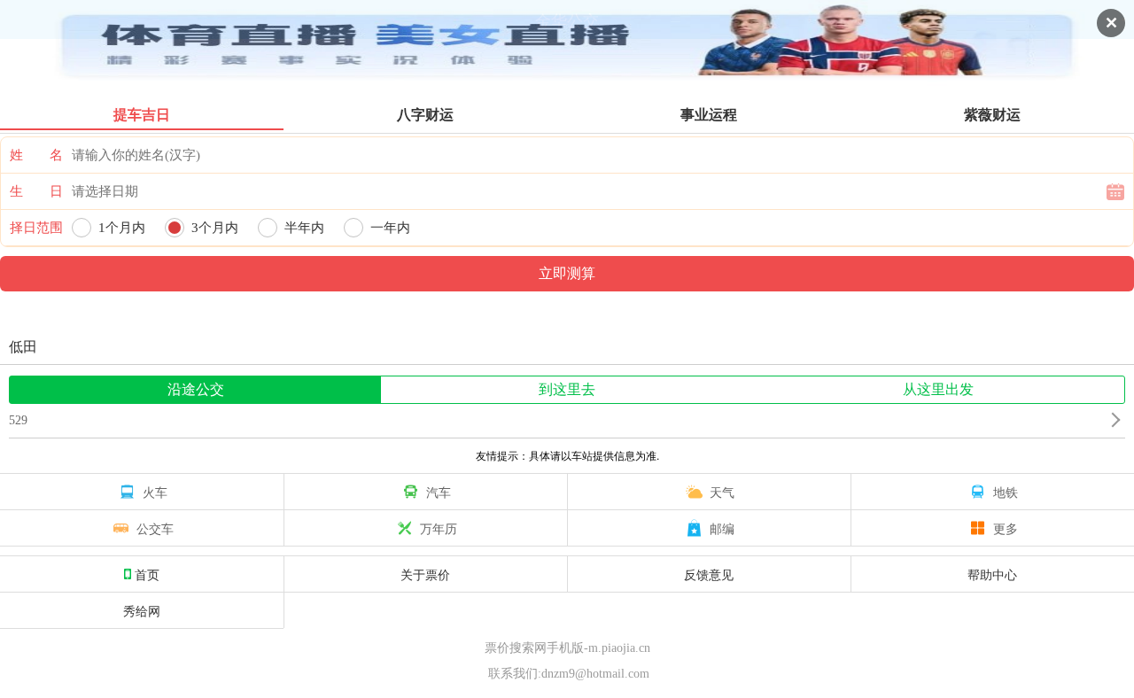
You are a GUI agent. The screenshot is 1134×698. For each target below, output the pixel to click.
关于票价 (425, 574)
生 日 (36, 191)
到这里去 (567, 389)
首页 (147, 574)
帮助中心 (992, 574)
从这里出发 (938, 389)
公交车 (155, 528)
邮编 (722, 528)
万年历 (438, 528)
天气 (722, 491)
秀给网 (141, 610)
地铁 (1005, 491)
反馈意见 (709, 574)
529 (18, 420)
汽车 (438, 491)
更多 (1005, 528)
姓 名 (36, 155)
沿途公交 (195, 389)
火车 (155, 491)
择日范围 (36, 228)
